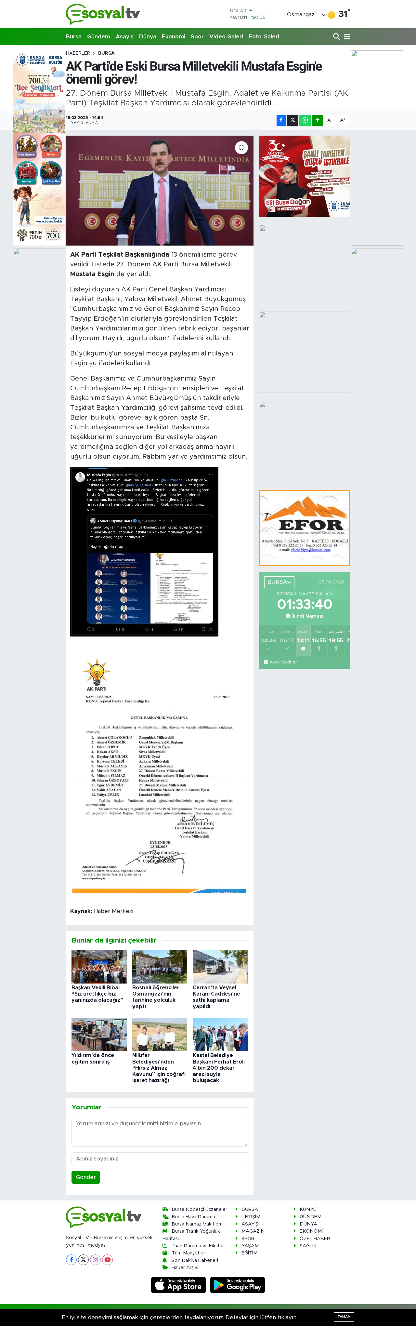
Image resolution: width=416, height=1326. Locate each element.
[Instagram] (95, 1259)
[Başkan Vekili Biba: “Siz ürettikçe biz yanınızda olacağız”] (99, 966)
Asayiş (125, 36)
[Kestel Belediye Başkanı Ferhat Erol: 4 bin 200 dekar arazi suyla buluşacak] (220, 1034)
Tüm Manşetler (188, 1253)
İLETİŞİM (250, 1216)
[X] (83, 1259)
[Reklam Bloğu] (304, 527)
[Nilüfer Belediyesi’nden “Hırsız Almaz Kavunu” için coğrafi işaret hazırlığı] (160, 1034)
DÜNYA (308, 1224)
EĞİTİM (249, 1253)
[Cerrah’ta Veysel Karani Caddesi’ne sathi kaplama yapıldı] (220, 966)
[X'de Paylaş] (292, 120)
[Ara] (337, 37)
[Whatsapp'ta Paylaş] (305, 120)
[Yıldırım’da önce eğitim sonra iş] (99, 1034)
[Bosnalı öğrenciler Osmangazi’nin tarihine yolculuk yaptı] (160, 966)
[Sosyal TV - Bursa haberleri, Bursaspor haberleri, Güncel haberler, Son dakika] (103, 14)
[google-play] (237, 1285)
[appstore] (179, 1285)
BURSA (106, 53)
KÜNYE (308, 1209)
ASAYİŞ (249, 1224)
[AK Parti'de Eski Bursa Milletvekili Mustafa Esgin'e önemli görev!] (160, 191)
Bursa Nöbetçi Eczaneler (199, 1209)
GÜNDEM (310, 1216)
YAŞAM (250, 1245)
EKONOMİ (311, 1231)
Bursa (74, 36)
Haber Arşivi (185, 1267)
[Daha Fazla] (317, 120)
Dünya (147, 36)
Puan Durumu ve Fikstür (198, 1245)
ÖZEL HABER (315, 1238)
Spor (197, 36)
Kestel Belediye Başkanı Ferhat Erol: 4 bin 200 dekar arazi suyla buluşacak (219, 1068)
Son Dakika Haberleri (195, 1260)
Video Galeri (226, 36)
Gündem (98, 36)
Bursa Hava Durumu (193, 1216)
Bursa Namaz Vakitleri (196, 1224)
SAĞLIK (308, 1245)
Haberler (78, 53)
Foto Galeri (264, 36)
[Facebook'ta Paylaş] (281, 120)
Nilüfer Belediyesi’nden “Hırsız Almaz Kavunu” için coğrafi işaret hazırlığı (159, 1068)
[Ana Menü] (345, 37)
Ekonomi (173, 36)
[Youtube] (107, 1259)
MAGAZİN (253, 1231)
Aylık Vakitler (283, 662)
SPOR (247, 1238)
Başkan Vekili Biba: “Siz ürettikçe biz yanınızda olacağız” (97, 994)
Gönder (86, 1177)
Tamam (344, 1317)
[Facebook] (71, 1259)
